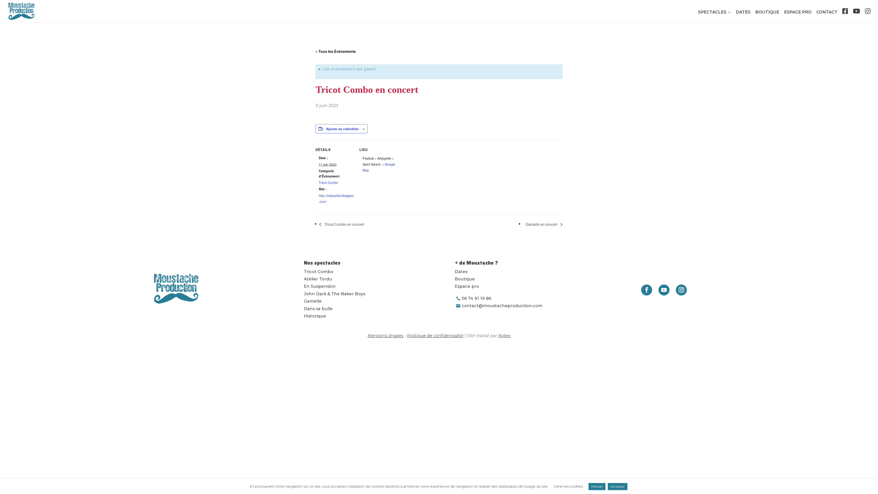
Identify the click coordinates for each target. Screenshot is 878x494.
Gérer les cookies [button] (568, 486)
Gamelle (313, 301)
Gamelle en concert (542, 224)
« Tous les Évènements (336, 51)
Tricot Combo (328, 182)
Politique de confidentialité (435, 335)
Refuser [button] (597, 486)
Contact (827, 13)
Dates (743, 13)
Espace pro (797, 13)
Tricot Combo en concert (344, 224)
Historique (315, 316)
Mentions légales (385, 335)
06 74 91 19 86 (476, 298)
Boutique (767, 13)
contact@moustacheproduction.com (502, 305)
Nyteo (504, 335)
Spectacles (712, 13)
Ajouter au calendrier (342, 128)
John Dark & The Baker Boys (334, 293)
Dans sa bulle (318, 308)
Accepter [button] (617, 486)
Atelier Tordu (318, 279)
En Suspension (320, 286)
